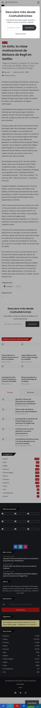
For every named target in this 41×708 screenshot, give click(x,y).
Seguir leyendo (20, 34)
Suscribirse (29, 28)
